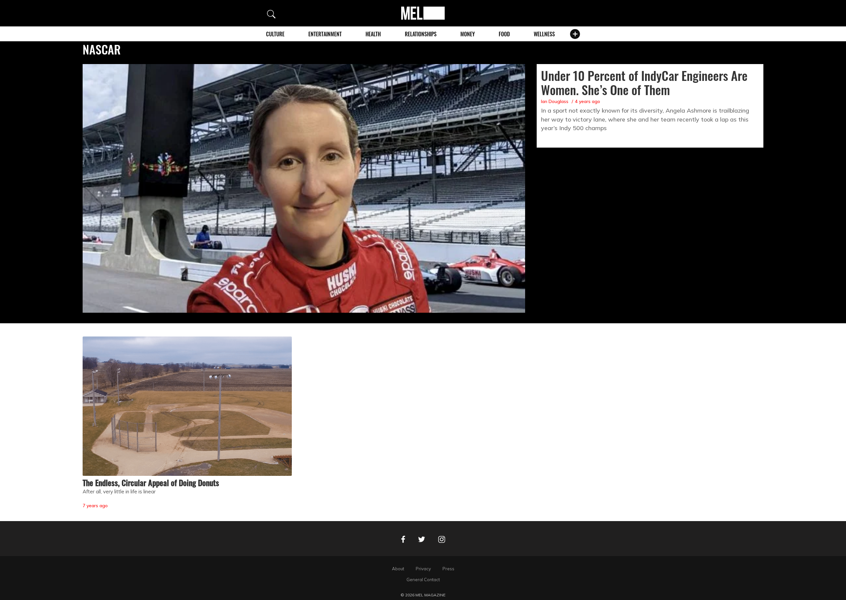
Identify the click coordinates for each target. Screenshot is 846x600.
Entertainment (325, 34)
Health (373, 34)
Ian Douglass (554, 101)
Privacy (423, 568)
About (398, 568)
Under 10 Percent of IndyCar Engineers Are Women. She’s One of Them (644, 82)
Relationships (421, 34)
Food (504, 34)
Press (448, 568)
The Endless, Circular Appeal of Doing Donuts (151, 482)
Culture (275, 34)
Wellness (544, 34)
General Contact (423, 579)
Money (467, 34)
